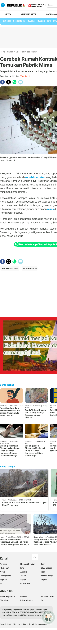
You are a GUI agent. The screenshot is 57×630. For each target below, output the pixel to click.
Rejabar (10, 52)
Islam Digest (46, 568)
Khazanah (4, 568)
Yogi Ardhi (24, 76)
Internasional (5, 575)
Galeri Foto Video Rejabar (26, 52)
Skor (43, 564)
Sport (43, 572)
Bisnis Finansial (47, 575)
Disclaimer (4, 600)
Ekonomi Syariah (27, 564)
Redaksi (24, 596)
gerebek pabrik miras (9, 268)
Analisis (23, 572)
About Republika (7, 596)
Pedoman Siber (47, 596)
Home (2, 52)
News (2, 572)
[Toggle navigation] (3, 5)
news (8, 14)
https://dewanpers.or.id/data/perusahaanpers (22, 615)
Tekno (23, 575)
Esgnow (3, 579)
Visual (23, 579)
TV (1, 583)
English (44, 579)
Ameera (3, 564)
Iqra (22, 568)
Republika (6, 21)
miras (50, 209)
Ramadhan (25, 583)
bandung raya (28, 14)
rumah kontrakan (35, 177)
